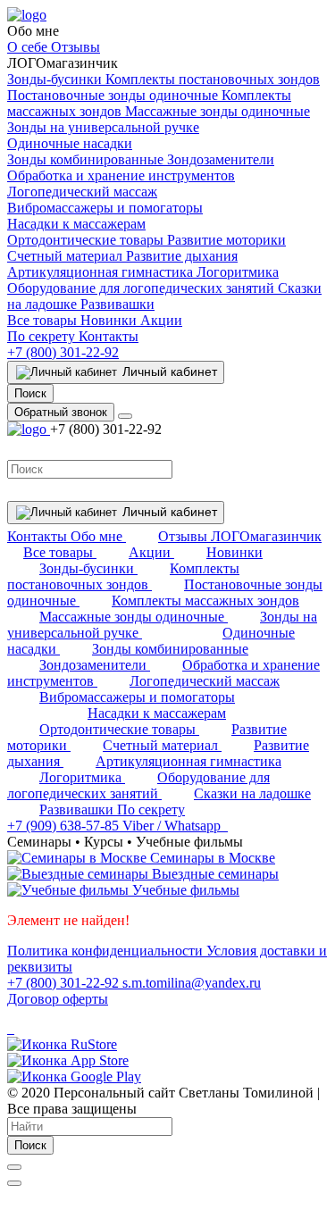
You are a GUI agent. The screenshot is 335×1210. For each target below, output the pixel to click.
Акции (161, 320)
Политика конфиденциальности (106, 950)
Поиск (30, 1145)
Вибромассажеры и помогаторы (105, 207)
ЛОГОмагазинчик (266, 536)
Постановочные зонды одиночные (114, 95)
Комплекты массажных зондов (205, 600)
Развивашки (117, 304)
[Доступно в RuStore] (62, 1044)
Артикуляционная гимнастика (102, 272)
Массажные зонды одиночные (217, 111)
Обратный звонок (60, 412)
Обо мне (98, 536)
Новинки (110, 320)
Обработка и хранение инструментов (121, 175)
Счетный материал (66, 255)
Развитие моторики (226, 239)
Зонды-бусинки (56, 79)
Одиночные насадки (69, 143)
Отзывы (75, 46)
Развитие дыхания (182, 255)
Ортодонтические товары (87, 239)
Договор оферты (57, 998)
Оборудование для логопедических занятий (142, 288)
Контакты (108, 336)
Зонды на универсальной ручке (103, 127)
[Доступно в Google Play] (74, 1076)
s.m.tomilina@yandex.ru (191, 982)
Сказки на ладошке (252, 793)
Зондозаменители (220, 159)
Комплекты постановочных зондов (212, 79)
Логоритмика (238, 272)
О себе (29, 46)
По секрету (43, 336)
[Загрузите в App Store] (68, 1060)
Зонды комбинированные (87, 159)
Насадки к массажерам (76, 223)
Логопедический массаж (82, 191)
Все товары (43, 320)
